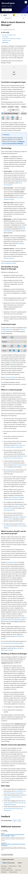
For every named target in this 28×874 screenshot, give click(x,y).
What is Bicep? (19, 243)
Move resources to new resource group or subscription (15, 797)
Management (8, 18)
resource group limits (9, 510)
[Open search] (21, 15)
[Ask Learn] (23, 18)
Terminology (5, 36)
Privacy (9, 868)
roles (19, 465)
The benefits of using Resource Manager (11, 38)
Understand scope (6, 40)
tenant (10, 519)
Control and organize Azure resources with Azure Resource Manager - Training (12, 835)
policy (11, 362)
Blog (19, 866)
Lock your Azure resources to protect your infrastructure (15, 808)
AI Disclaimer (4, 866)
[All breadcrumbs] (2, 18)
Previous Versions (13, 866)
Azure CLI (18, 526)
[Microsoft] (14, 15)
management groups (6, 329)
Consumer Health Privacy (7, 870)
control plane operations (11, 562)
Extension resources (9, 258)
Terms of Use (18, 870)
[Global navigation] (1, 15)
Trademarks (3, 872)
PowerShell (10, 526)
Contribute (3, 868)
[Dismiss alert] (26, 2)
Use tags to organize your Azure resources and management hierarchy (15, 802)
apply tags (10, 470)
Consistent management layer (9, 35)
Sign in (25, 15)
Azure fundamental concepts (8, 263)
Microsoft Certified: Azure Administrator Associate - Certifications (13, 845)
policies (15, 465)
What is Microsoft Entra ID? (10, 377)
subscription (15, 517)
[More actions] (26, 18)
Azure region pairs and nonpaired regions (12, 643)
